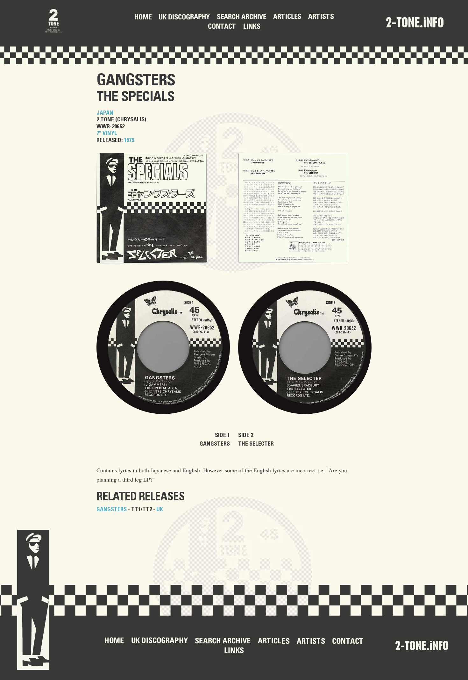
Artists (321, 17)
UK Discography (183, 18)
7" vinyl (106, 133)
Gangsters (135, 81)
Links (251, 27)
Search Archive (241, 18)
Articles (287, 17)
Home (142, 18)
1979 (129, 140)
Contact (222, 27)
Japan (104, 113)
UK (159, 509)
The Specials (135, 97)
